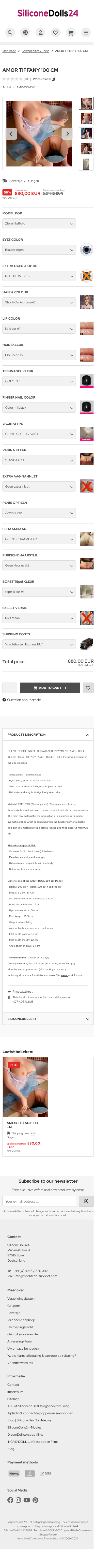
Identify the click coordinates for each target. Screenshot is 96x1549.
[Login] (40, 32)
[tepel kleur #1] (87, 597)
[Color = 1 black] (87, 413)
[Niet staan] (87, 623)
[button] (86, 103)
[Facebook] (10, 1500)
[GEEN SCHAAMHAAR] (87, 544)
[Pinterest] (35, 1500)
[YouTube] (26, 1500)
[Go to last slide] (11, 134)
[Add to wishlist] (88, 688)
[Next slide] (67, 134)
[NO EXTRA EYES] (87, 281)
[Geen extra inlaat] (87, 492)
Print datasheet (22, 992)
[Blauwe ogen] (87, 255)
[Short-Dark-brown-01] (87, 308)
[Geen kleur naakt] (87, 568)
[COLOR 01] (87, 387)
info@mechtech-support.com (36, 1276)
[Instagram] (18, 1500)
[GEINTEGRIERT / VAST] (87, 439)
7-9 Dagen (31, 181)
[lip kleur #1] (87, 334)
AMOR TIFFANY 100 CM (22, 1125)
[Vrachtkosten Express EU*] (87, 650)
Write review (42, 79)
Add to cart (50, 688)
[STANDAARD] (87, 463)
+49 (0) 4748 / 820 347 (30, 1271)
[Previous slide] (11, 1107)
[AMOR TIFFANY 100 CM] (25, 1087)
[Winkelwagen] (71, 32)
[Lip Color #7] (87, 360)
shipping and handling (47, 1522)
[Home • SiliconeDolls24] (48, 21)
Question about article (24, 700)
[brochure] (56, 32)
